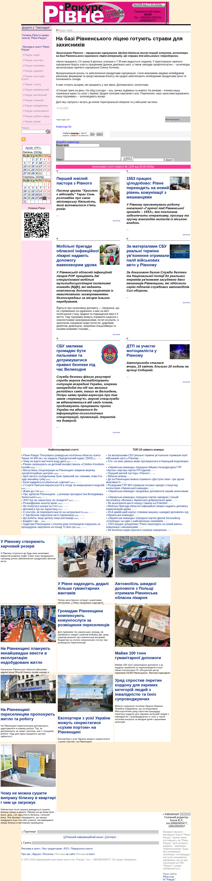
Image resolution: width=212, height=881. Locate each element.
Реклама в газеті (30, 848)
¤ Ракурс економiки (34, 65)
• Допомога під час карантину (39, 509)
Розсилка (48, 854)
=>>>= (116, 220)
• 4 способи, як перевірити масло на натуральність (52, 512)
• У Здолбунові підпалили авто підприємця (47, 515)
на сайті (70, 854)
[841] (60, 503)
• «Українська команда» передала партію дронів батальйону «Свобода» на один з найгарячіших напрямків (143, 519)
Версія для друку (172, 119)
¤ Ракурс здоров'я (33, 70)
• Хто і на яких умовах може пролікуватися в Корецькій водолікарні (147, 461)
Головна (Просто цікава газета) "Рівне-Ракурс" (35, 36)
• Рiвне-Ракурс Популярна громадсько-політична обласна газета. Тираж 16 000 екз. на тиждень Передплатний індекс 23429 (61, 457)
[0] (94, 459)
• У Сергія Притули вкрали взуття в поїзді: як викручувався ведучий (62, 485)
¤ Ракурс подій (31, 54)
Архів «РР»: (33, 147)
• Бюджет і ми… (31, 521)
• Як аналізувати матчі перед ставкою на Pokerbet (136, 503)
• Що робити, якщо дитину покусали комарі (47, 518)
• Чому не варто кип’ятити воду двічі (43, 461)
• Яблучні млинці (116, 476)
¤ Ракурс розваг (32, 121)
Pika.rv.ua (168, 876)
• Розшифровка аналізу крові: (39, 503)
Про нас (25, 854)
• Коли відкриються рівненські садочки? (45, 482)
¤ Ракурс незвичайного (36, 110)
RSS (66, 848)
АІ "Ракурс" (169, 879)
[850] (60, 506)
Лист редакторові (52, 848)
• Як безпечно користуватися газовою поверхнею (136, 530)
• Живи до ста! (30, 491)
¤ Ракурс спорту (32, 84)
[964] (69, 462)
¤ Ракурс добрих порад (36, 116)
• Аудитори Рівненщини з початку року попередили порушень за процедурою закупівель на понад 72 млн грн (60, 525)
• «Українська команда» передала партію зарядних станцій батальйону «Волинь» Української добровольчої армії (142, 499)
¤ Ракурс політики (33, 60)
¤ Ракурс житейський (35, 94)
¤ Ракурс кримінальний (36, 89)
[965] (33, 467)
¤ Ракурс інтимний (33, 100)
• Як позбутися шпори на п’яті (39, 506)
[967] (60, 509)
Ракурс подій (65, 30)
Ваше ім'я (62, 145)
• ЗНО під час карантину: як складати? (44, 500)
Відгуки (36, 854)
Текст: (59, 159)
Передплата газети (82, 848)
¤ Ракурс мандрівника (35, 105)
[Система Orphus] (83, 135)
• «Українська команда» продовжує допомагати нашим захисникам (147, 491)
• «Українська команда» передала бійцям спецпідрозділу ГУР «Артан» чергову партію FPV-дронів (144, 469)
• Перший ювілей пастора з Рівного (128, 473)
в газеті (90, 854)
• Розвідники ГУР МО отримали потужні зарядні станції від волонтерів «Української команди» (142, 487)
